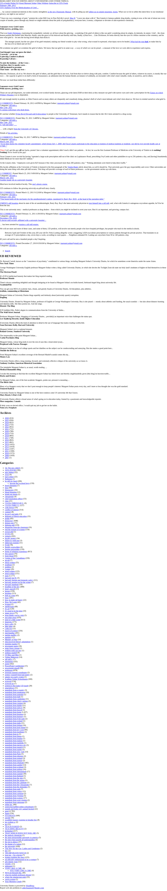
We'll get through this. (13, 873)
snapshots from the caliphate (16, 782)
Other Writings (42, 3)
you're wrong (10, 879)
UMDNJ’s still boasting (9, 203)
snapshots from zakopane (14, 802)
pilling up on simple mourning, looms (103, 12)
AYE (7, 474)
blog (6, 488)
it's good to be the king (13, 611)
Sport (7, 813)
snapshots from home (13, 712)
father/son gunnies (12, 543)
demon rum (9, 523)
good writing (10, 571)
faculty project (10, 538)
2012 (7, 449)
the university (10, 846)
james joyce (9, 613)
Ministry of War (11, 639)
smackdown (9, 688)
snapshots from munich (14, 747)
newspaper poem (11, 646)
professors (9, 670)
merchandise (10, 633)
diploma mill (10, 525)
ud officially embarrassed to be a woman (20, 859)
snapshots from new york (14, 752)
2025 (7, 420)
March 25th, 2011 (7, 142)
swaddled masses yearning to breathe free (21, 820)
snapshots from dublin (13, 705)
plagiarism (9, 661)
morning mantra (11, 644)
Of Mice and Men (12, 655)
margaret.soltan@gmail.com (68, 103)
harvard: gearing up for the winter (18, 582)
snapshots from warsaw (14, 798)
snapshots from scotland (14, 767)
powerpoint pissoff (12, 668)
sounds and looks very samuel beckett (19, 809)
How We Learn (11, 602)
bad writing (9, 477)
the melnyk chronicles (13, 835)
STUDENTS (10, 815)
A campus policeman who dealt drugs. (14, 110)
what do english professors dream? (18, 875)
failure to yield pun (12, 540)
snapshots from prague (13, 760)
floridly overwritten (12, 547)
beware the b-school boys (19, 483)
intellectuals (9, 606)
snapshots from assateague (15, 692)
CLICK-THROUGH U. (14, 503)
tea (6, 824)
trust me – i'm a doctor (13, 855)
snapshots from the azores (15, 780)
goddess (8, 567)
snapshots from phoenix (14, 756)
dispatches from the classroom (16, 527)
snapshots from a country (14, 690)
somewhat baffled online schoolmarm (19, 807)
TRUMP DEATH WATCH (15, 853)
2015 (7, 442)
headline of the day (12, 587)
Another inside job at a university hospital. (16, 180)
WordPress (30, 886)
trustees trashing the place (15, 857)
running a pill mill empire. (29, 224)
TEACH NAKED (12, 826)
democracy (9, 521)
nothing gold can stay (13, 650)
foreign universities (12, 549)
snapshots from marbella (14, 743)
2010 (7, 453)
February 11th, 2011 (8, 197)
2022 (7, 427)
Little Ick (8, 628)
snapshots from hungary (14, 716)
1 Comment (6, 173)
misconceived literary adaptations (17, 642)
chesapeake (9, 496)
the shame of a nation (13, 844)
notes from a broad (12, 648)
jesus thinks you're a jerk (14, 615)
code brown (9, 507)
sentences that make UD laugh (16, 686)
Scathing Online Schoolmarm (16, 679)
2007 (7, 458)
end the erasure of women (15, 529)
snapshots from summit (14, 774)
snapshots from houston (14, 714)
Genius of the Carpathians (15, 558)
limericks (8, 622)
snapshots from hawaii (13, 710)
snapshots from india (13, 723)
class (7, 501)
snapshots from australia (14, 694)
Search (7, 251)
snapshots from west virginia (16, 800)
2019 (7, 433)
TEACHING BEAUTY (14, 829)
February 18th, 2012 (8, 5)
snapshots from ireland (13, 725)
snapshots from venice (13, 791)
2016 (7, 440)
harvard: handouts (12, 584)
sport (7, 811)
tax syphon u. (10, 822)
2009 (7, 455)
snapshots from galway (14, 708)
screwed (8, 681)
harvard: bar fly (11, 578)
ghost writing (10, 562)
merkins (8, 637)
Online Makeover (11, 657)
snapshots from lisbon (13, 736)
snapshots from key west (14, 730)
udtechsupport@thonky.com (33, 888)
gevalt (7, 560)
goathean (8, 565)
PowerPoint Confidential (14, 666)
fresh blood (9, 556)
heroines (8, 593)
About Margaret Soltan (28, 3)
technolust (9, 831)
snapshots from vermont (14, 793)
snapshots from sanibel (13, 765)
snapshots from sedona (13, 769)
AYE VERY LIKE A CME (20, 870)
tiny (6, 851)
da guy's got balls (11, 514)
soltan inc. (9, 804)
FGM (7, 545)
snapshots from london (13, 738)
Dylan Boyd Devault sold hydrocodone (31, 114)
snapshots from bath (12, 697)
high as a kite (10, 595)
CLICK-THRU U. (12, 505)
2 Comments (6, 103)
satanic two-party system (14, 677)
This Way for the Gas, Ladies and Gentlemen (22, 848)
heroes (7, 591)
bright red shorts (11, 494)
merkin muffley (11, 635)
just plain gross (10, 617)
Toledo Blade (73, 167)
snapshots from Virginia (14, 796)
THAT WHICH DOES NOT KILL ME (20, 833)
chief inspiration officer (14, 499)
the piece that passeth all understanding (20, 840)
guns (7, 576)
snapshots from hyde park (15, 719)
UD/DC (8, 864)
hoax (7, 598)
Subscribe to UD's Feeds (58, 3)
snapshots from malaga (13, 741)
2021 (7, 429)
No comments (7, 118)
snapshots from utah (12, 789)
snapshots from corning (14, 703)
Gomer (7, 569)
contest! (8, 512)
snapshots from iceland (13, 721)
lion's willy (9, 624)
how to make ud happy (14, 600)
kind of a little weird (12, 620)
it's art (7, 609)
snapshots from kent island (15, 727)
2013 (7, 447)
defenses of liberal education (16, 516)
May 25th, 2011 (6, 108)
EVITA (8, 534)
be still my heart (11, 481)
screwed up (9, 683)
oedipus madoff (11, 653)
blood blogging (11, 492)
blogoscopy (9, 490)
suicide (7, 818)
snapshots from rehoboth (14, 763)
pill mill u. (13, 105)
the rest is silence (11, 842)
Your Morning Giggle (13, 881)
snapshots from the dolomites (16, 787)
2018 (7, 436)
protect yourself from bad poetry (17, 675)
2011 (7, 451)
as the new (52, 12)
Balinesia (8, 479)
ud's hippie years (11, 862)
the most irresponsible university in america (21, 837)
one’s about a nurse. (40, 184)
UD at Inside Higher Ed (9, 3)
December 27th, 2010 (8, 218)
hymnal (8, 604)
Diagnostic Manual (63, 12)
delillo (7, 518)
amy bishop (9, 472)
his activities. (13, 133)
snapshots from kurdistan (14, 732)
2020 (7, 431)
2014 (7, 444)
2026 (7, 418)
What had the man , (139, 42)
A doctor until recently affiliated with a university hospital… (23, 220)
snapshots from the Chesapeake (17, 785)
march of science (11, 631)
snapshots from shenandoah (15, 771)
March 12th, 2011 (7, 178)
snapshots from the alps (14, 778)
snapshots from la (11, 734)
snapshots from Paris (13, 754)
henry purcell (10, 589)
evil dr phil (9, 532)
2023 (7, 425)
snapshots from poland (13, 758)
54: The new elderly (12, 468)
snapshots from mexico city (15, 745)
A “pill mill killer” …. (8, 125)
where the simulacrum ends (15, 877)
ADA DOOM (10, 470)
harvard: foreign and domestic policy (19, 580)
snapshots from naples (13, 749)
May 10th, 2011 (6, 122)
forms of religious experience (16, 551)
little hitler (9, 626)
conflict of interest (12, 510)
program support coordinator (16, 672)
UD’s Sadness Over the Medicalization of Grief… (19, 8)
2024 (7, 422)
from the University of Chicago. (26, 129)
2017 (7, 438)
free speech (9, 554)
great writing (10, 573)
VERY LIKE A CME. (13, 868)
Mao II (72, 18)
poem (7, 664)
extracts (8, 536)
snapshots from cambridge (15, 699)
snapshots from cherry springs (16, 701)
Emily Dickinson (14, 33)
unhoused (8, 866)
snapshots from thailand (14, 776)
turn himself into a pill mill (99, 203)
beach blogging (11, 485)
